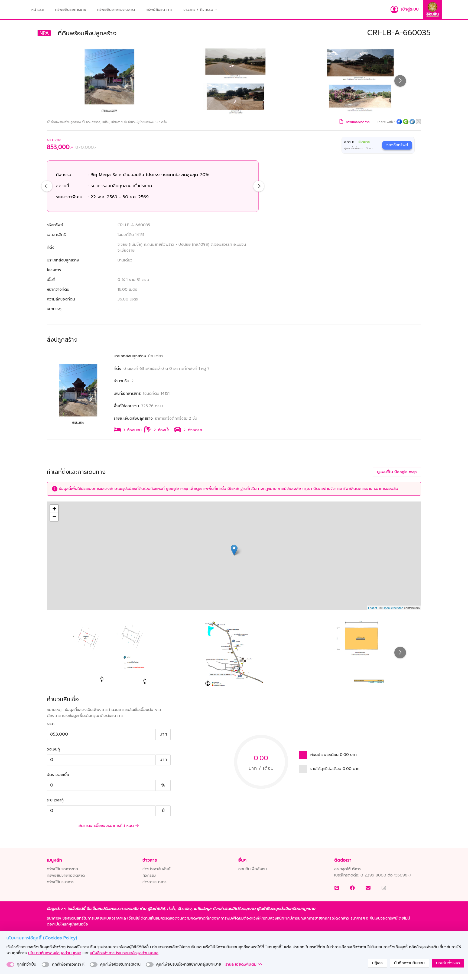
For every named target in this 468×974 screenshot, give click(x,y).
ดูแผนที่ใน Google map (397, 472)
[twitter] (412, 122)
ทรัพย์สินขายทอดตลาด (116, 9)
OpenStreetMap (392, 608)
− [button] (54, 516)
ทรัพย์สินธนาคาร (159, 9)
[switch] (10, 964)
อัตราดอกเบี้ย (58, 775)
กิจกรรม (149, 875)
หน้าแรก (37, 9)
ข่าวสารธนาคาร (154, 882)
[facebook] (399, 122)
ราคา (50, 724)
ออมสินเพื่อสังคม (252, 869)
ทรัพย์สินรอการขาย (70, 9)
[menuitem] (37, 10)
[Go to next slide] (400, 81)
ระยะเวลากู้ (55, 800)
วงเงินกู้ (53, 749)
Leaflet (372, 608)
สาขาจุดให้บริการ (347, 869)
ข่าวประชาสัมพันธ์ (156, 869)
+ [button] (54, 508)
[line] (405, 122)
